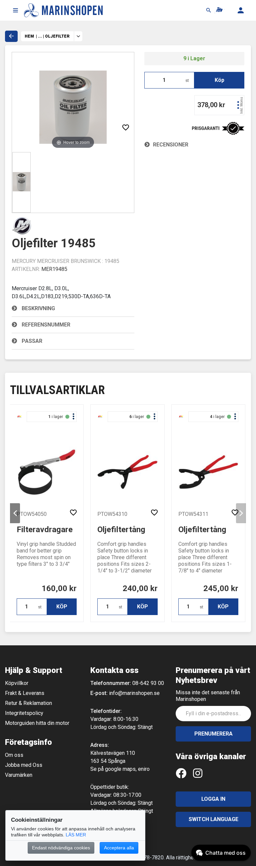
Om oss (14, 755)
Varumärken (18, 775)
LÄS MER (76, 834)
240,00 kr (140, 588)
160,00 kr (59, 588)
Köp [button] (219, 80)
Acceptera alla (119, 847)
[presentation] (15, 513)
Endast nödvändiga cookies (61, 847)
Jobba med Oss (23, 765)
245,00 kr (220, 588)
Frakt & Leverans (24, 693)
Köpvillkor (16, 683)
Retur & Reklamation (28, 703)
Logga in (213, 799)
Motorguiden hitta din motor (37, 723)
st (187, 80)
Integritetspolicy (24, 713)
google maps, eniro (127, 769)
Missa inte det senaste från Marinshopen (208, 695)
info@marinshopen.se (134, 693)
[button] (15, 10)
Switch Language (213, 819)
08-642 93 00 (148, 683)
